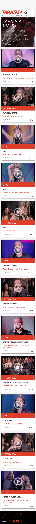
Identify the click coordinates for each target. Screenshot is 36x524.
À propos (3, 514)
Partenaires (10, 514)
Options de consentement (8, 517)
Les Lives (12, 16)
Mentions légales (19, 514)
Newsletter (5, 521)
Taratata (4, 16)
